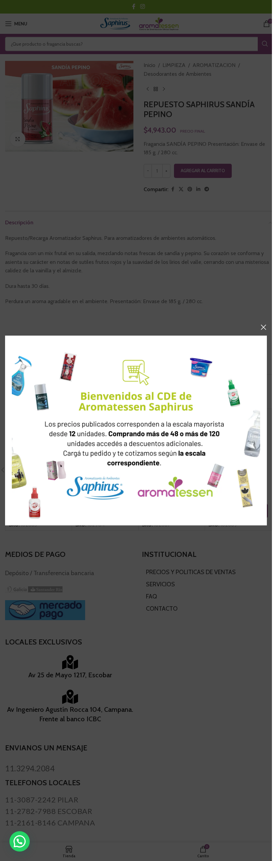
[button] (19, 841)
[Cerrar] (263, 327)
